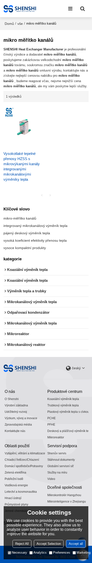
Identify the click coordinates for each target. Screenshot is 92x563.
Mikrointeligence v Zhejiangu (66, 501)
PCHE (51, 418)
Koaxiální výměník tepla (63, 399)
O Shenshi (12, 399)
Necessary (19, 552)
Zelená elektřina (15, 472)
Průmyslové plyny (16, 504)
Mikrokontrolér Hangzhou (64, 495)
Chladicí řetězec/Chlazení (22, 459)
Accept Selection (49, 544)
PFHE (51, 424)
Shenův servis (56, 453)
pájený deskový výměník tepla (26, 233)
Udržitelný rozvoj (16, 412)
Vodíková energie (16, 485)
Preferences (61, 552)
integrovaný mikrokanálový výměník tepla (35, 226)
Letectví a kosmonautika (21, 491)
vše (20, 24)
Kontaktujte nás (15, 431)
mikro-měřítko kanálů (19, 218)
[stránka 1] (42, 195)
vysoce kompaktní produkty (24, 248)
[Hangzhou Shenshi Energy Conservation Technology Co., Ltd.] (19, 8)
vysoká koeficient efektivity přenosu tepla (35, 240)
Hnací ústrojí (13, 498)
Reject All (22, 544)
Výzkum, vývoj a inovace (21, 418)
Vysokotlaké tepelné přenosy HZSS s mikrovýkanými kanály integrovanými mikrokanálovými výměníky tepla (21, 166)
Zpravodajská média (18, 424)
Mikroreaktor (55, 437)
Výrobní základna (16, 405)
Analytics (40, 552)
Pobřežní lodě (14, 479)
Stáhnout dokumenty (61, 459)
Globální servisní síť (60, 466)
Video (51, 479)
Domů (9, 24)
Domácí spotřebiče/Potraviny (24, 466)
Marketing (84, 552)
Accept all (76, 544)
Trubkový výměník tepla (63, 405)
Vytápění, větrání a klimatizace (25, 453)
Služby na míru (57, 472)
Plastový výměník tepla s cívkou (68, 412)
